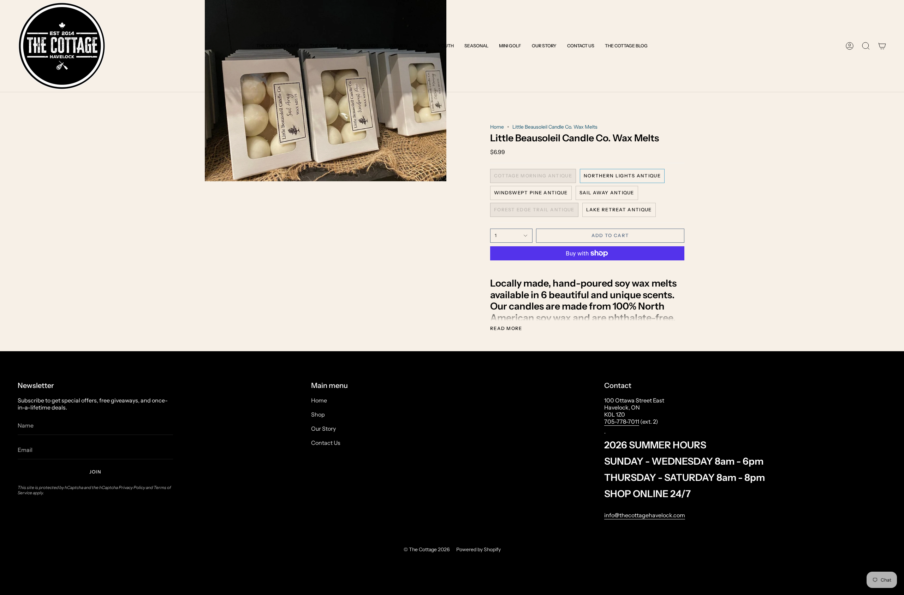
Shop (318, 414)
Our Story (323, 428)
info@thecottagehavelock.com (644, 515)
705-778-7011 (621, 421)
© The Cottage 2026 (427, 549)
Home (497, 127)
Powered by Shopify (478, 549)
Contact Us (325, 442)
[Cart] (882, 46)
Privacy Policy (132, 487)
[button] (277, 46)
